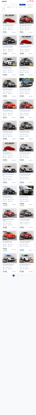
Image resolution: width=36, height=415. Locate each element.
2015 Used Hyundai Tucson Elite (25, 174)
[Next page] (25, 276)
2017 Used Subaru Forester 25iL (25, 152)
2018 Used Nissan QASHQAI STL (25, 241)
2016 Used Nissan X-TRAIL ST (25, 131)
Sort (28, 3)
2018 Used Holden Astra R (7, 241)
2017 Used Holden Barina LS (8, 67)
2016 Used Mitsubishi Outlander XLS (8, 175)
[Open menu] (33, 1)
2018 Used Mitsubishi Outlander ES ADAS (8, 220)
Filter (5, 4)
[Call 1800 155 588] (27, 1)
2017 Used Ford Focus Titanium (25, 110)
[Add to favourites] (15, 46)
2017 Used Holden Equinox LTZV (8, 264)
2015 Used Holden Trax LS (24, 67)
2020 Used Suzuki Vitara (24, 196)
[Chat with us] (31, 1)
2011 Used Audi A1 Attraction (8, 46)
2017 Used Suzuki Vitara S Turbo (25, 264)
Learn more (14, 32)
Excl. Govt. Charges (5, 75)
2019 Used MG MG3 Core (7, 152)
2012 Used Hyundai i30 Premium (25, 46)
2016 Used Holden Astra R (7, 110)
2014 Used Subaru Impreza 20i (25, 219)
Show (2, 10)
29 (22, 275)
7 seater (3, 8)
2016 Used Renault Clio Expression (26, 25)
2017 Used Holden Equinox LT (8, 131)
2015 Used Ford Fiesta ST (7, 196)
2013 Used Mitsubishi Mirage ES (8, 25)
